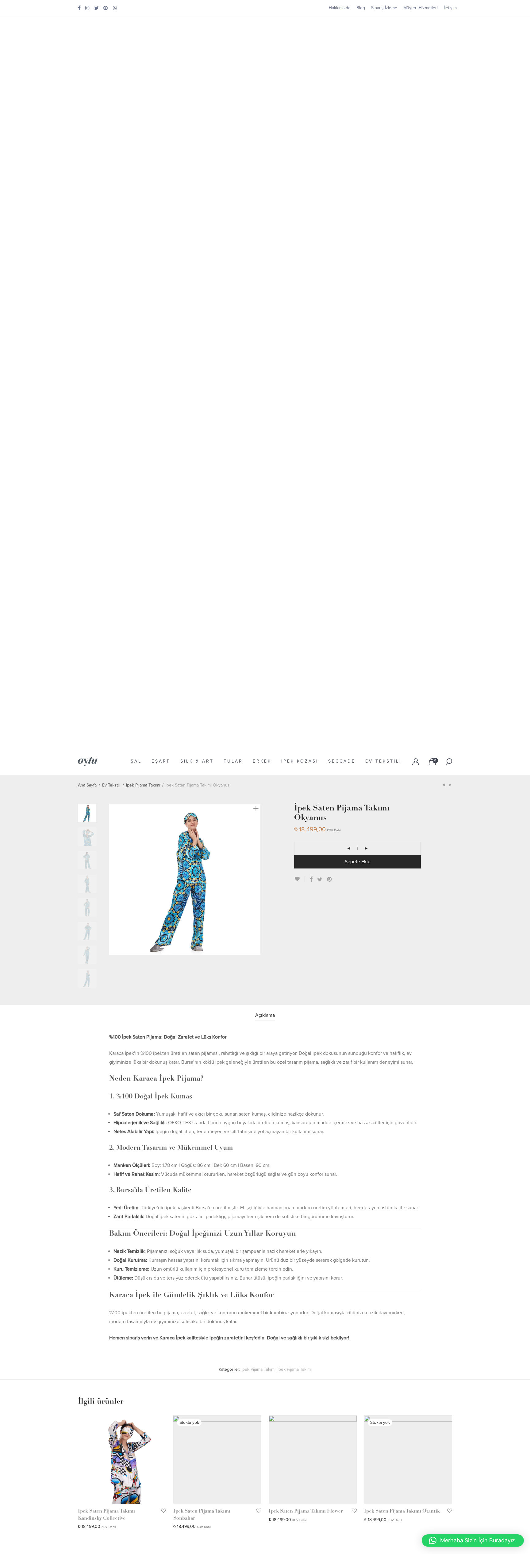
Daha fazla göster (91, 1526)
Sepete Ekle (358, 862)
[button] (473, 1540)
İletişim (450, 8)
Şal (136, 761)
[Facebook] (79, 8)
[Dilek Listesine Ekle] (299, 879)
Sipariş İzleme (384, 8)
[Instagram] (87, 8)
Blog (360, 8)
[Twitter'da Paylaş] (319, 879)
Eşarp (161, 761)
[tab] (265, 1015)
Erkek (262, 761)
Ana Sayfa (87, 785)
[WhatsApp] (115, 8)
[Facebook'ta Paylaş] (311, 879)
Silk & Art (197, 761)
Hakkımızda (339, 8)
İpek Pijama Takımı (143, 785)
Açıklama (265, 1015)
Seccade (341, 761)
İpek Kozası (299, 761)
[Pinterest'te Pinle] (329, 879)
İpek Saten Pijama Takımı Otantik (402, 1511)
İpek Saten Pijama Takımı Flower (306, 1511)
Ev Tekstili (383, 761)
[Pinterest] (105, 8)
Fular (233, 761)
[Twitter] (96, 8)
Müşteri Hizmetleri (420, 8)
